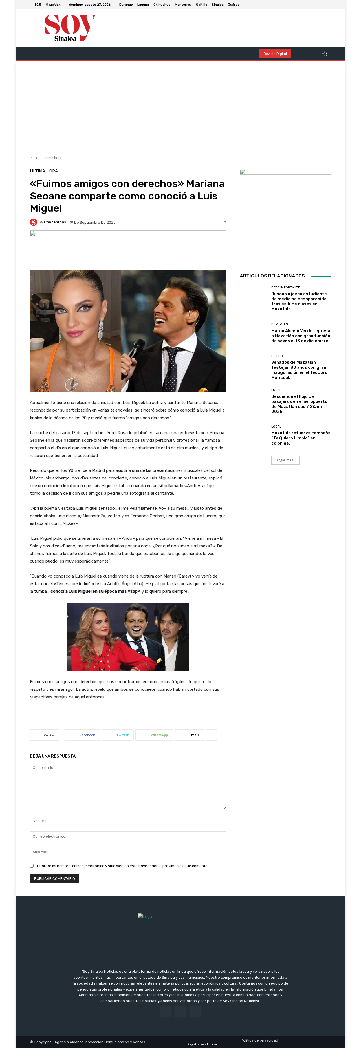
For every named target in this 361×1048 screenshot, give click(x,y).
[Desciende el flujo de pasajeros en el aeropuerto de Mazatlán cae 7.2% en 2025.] (253, 401)
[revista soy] (128, 250)
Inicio (34, 158)
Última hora (52, 158)
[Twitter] (327, 4)
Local (276, 390)
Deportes (279, 324)
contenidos (55, 222)
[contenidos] (34, 222)
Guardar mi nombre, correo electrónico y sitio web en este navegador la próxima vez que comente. (122, 866)
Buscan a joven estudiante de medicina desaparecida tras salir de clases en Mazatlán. (299, 301)
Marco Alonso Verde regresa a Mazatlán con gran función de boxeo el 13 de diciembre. (300, 335)
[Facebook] (314, 4)
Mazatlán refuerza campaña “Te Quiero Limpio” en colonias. (301, 438)
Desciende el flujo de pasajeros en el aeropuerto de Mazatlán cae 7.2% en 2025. (299, 404)
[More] (211, 735)
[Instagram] (321, 4)
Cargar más (283, 460)
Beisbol (278, 356)
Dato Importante (285, 287)
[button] (324, 53)
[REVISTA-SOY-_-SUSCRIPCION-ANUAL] (285, 214)
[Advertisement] (180, 106)
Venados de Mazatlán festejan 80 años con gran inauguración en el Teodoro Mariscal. (299, 370)
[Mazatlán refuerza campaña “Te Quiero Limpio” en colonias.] (253, 435)
